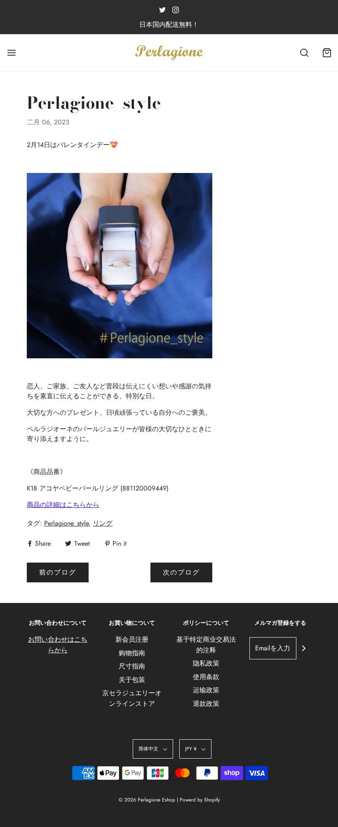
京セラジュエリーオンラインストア (132, 698)
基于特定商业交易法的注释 (206, 645)
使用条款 (206, 677)
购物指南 (132, 653)
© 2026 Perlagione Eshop (147, 800)
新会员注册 (131, 639)
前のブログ (57, 572)
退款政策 (206, 703)
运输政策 (206, 690)
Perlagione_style (66, 523)
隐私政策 (206, 663)
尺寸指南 (132, 666)
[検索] (304, 53)
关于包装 (132, 679)
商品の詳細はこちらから (63, 504)
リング (103, 523)
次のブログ (181, 572)
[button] (153, 749)
